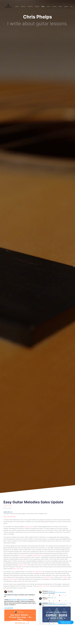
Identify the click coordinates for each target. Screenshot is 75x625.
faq (71, 6)
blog (43, 6)
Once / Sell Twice (18, 568)
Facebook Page (48, 577)
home (17, 6)
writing (54, 6)
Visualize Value (29, 526)
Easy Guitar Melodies (9, 516)
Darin (40, 586)
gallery (66, 6)
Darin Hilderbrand (37, 571)
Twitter (65, 577)
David (47, 586)
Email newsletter (13, 579)
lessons (23, 6)
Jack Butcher (23, 555)
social (60, 6)
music (48, 6)
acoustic (30, 6)
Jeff (44, 586)
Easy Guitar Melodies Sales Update (33, 502)
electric (37, 6)
